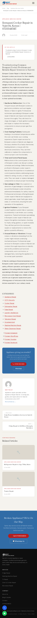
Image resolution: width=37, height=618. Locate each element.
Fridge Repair (6, 573)
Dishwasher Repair (11, 306)
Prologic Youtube (10, 339)
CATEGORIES (11, 57)
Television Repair (10, 319)
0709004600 (6, 603)
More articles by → (10, 402)
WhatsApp (18, 368)
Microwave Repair (7, 586)
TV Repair (5, 579)
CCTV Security (10, 300)
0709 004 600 (19, 364)
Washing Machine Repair (13, 325)
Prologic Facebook (11, 343)
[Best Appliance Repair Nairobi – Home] (9, 3)
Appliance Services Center (11, 19)
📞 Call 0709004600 (18, 536)
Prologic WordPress (11, 336)
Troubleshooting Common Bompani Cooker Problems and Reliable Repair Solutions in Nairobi (19, 52)
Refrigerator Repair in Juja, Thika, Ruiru (17, 464)
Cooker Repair (9, 303)
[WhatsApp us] (4, 613)
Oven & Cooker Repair (9, 582)
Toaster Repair (9, 491)
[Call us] (4, 607)
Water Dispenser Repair (13, 329)
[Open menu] (33, 3)
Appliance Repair (10, 297)
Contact (4, 600)
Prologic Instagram (11, 333)
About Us (5, 594)
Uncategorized (10, 322)
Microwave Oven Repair (13, 316)
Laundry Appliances (11, 313)
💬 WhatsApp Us (18, 541)
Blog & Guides (6, 597)
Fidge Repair (9, 310)
